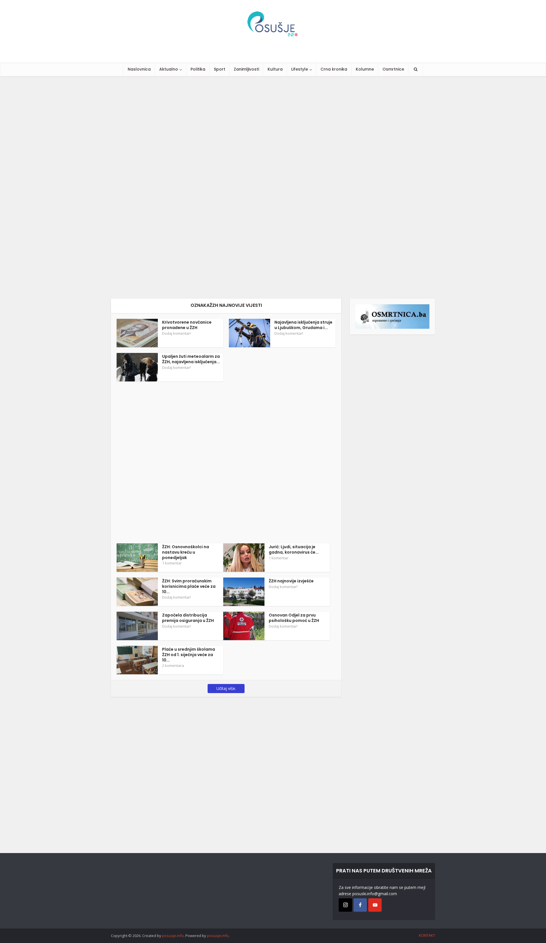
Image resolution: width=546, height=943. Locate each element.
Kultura (275, 69)
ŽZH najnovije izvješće (291, 581)
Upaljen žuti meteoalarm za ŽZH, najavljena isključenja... (191, 359)
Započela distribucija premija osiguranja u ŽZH (188, 617)
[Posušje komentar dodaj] (392, 316)
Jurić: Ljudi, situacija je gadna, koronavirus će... (294, 549)
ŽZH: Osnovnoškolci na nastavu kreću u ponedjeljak (185, 552)
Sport (219, 69)
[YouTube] (375, 905)
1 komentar (172, 563)
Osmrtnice (393, 69)
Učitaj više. (226, 688)
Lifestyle (299, 69)
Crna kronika (333, 69)
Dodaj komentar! (176, 333)
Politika (198, 69)
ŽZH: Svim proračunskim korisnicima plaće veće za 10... (189, 586)
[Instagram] (345, 905)
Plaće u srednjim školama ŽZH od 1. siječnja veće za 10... (188, 654)
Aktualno (168, 69)
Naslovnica (139, 69)
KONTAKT (427, 935)
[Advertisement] (170, 187)
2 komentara (173, 665)
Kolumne (365, 69)
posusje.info (173, 935)
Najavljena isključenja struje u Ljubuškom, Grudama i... (303, 324)
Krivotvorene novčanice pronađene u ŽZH (187, 324)
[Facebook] (360, 905)
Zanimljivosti (246, 69)
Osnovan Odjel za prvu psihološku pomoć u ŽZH (294, 617)
